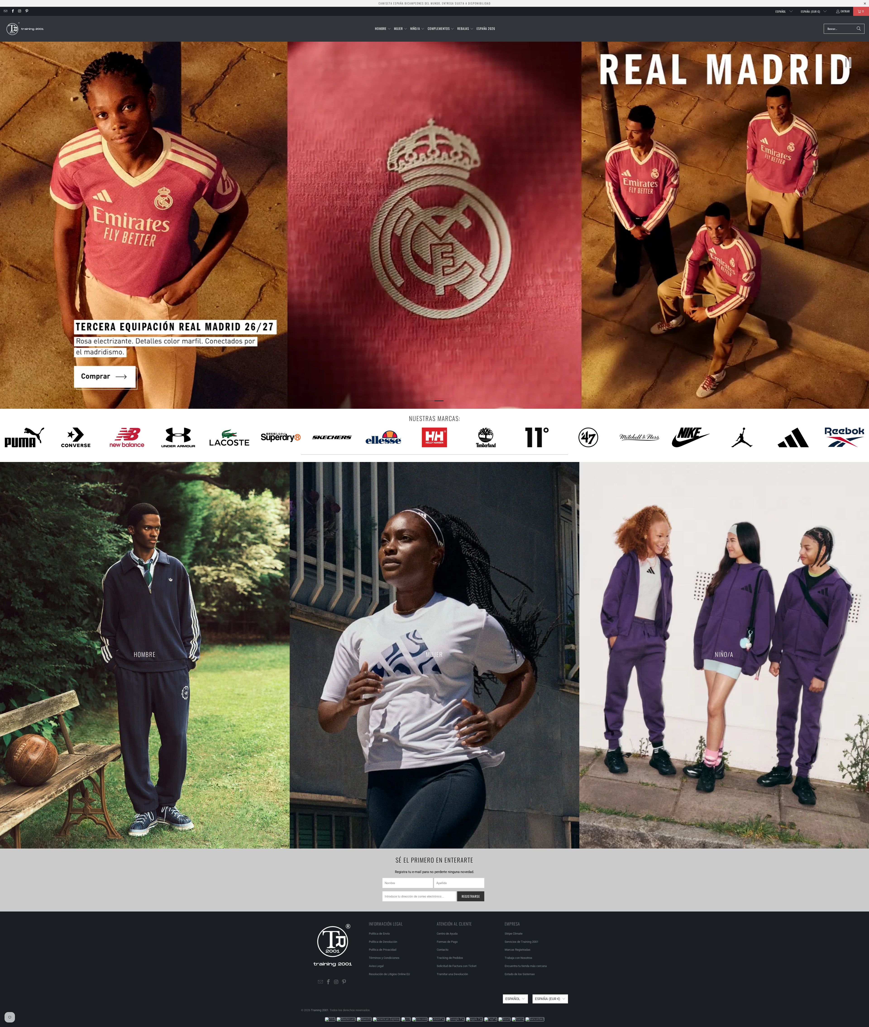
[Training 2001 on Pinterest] (27, 11)
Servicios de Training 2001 (521, 941)
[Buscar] (858, 29)
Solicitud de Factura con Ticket (456, 966)
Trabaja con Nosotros (518, 958)
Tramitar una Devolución (452, 974)
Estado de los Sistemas (520, 974)
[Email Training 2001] (5, 11)
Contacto (442, 949)
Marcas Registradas (517, 949)
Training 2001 (319, 1010)
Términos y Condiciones (384, 958)
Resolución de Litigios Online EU (389, 974)
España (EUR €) (811, 11)
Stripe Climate (514, 933)
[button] (383, 28)
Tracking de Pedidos (450, 958)
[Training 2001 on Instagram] (19, 11)
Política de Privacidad (382, 949)
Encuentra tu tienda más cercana (526, 966)
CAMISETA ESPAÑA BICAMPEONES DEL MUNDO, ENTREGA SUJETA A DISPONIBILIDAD (435, 3)
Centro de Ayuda (447, 933)
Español (781, 11)
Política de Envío (379, 933)
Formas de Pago (447, 941)
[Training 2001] (25, 28)
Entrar (845, 11)
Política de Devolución (383, 941)
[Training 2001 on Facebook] (12, 11)
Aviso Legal (376, 966)
